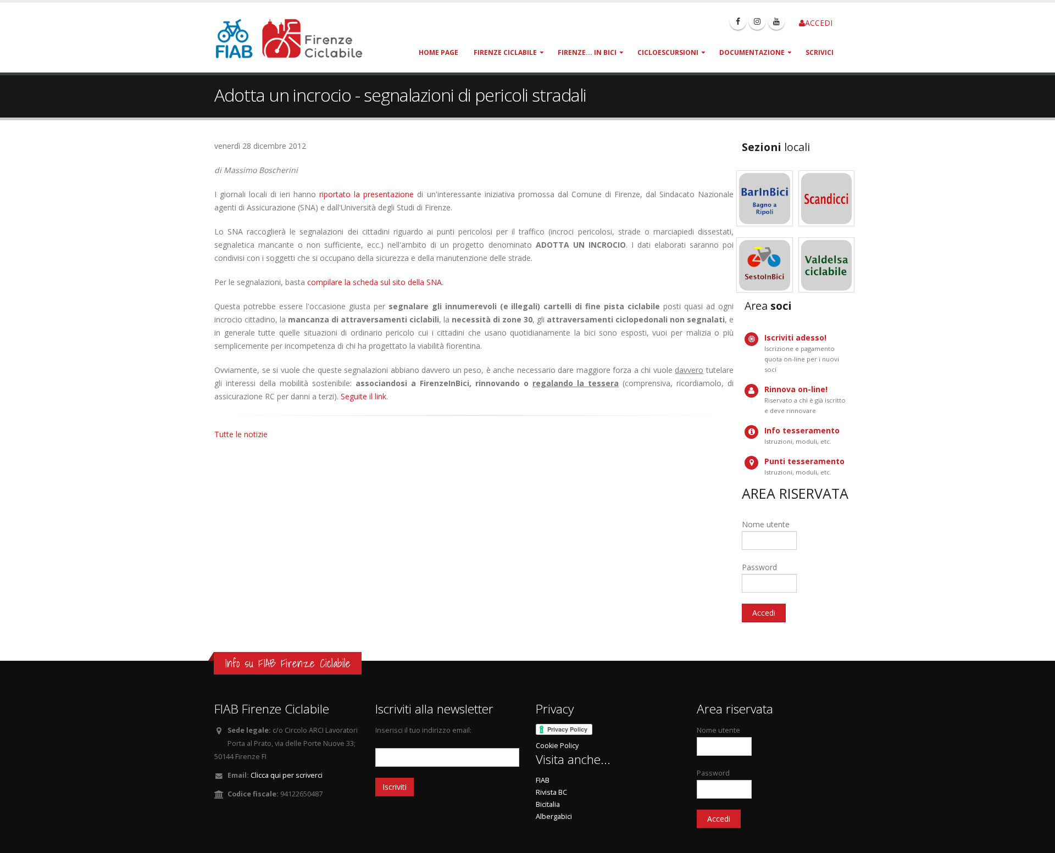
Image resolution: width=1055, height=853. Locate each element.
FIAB (542, 780)
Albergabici (554, 816)
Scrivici (820, 52)
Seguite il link (363, 396)
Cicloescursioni (667, 52)
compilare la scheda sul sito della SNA (374, 282)
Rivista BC (551, 792)
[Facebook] (738, 21)
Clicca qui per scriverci (287, 775)
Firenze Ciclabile (505, 52)
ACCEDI (818, 23)
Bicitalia (548, 804)
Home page (438, 52)
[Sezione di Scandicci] (826, 198)
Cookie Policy (557, 745)
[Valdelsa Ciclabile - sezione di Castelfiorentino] (826, 265)
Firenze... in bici (587, 52)
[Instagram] (757, 21)
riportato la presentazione (366, 194)
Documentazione (752, 52)
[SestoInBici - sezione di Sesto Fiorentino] (764, 265)
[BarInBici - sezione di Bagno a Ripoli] (764, 198)
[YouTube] (776, 21)
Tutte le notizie (241, 434)
